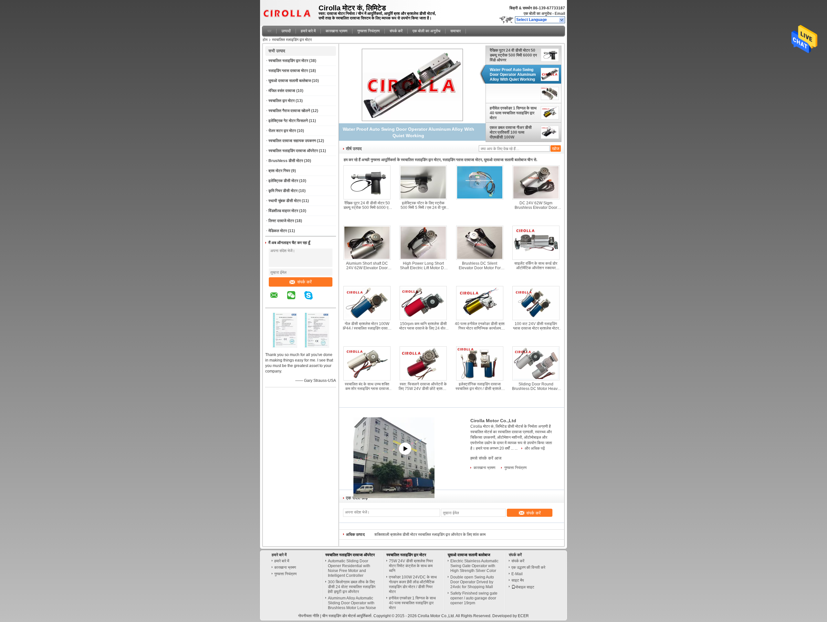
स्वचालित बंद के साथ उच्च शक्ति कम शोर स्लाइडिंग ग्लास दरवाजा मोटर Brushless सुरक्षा (367, 386)
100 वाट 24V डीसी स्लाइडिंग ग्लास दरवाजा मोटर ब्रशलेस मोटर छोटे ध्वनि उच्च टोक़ (536, 326)
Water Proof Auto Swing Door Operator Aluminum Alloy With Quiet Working (513, 74)
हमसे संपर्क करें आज (485, 458)
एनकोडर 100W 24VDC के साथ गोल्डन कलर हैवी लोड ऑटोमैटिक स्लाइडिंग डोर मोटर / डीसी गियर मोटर (413, 584)
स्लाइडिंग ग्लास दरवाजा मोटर (288, 70)
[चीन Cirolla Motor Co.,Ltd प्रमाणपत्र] (284, 346)
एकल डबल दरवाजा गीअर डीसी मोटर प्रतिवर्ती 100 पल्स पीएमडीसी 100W (511, 132)
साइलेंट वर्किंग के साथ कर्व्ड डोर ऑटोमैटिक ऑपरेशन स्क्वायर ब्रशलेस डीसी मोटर (535, 265)
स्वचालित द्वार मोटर (281, 100)
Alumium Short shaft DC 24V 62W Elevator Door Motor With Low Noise (367, 265)
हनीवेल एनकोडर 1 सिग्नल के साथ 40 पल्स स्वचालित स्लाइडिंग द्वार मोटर (513, 113)
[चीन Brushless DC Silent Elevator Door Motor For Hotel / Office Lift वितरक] (479, 243)
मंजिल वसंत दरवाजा (281, 90)
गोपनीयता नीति (308, 616)
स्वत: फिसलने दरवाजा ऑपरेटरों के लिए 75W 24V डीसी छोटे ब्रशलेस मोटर (423, 386)
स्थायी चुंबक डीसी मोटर (284, 201)
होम (265, 39)
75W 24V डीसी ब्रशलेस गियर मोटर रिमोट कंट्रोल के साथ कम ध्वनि (411, 566)
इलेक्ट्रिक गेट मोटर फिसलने (288, 120)
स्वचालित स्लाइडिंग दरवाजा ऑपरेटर (293, 150)
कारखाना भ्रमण (336, 31)
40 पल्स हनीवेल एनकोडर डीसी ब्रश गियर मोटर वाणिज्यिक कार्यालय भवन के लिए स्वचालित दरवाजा (480, 326)
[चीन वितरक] (479, 182)
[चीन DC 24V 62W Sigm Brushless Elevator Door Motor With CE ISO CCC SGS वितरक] (536, 182)
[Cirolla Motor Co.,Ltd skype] (312, 300)
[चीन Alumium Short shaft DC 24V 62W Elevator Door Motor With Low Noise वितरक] (367, 243)
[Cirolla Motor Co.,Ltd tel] (326, 302)
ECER (523, 616)
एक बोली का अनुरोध (537, 13)
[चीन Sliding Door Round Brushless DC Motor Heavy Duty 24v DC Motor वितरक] (536, 363)
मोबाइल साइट (524, 587)
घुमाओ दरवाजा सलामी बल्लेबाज (289, 80)
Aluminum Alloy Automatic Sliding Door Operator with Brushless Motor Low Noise (352, 603)
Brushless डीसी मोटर (285, 160)
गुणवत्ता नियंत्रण (368, 31)
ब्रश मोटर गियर (279, 170)
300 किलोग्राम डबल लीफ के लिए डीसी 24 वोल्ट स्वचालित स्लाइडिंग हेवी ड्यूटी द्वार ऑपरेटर (351, 587)
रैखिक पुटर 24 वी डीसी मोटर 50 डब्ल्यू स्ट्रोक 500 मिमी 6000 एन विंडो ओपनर (513, 55)
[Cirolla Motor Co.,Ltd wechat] (295, 300)
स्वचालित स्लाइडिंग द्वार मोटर (288, 60)
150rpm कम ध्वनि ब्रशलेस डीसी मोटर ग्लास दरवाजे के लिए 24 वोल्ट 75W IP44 (423, 326)
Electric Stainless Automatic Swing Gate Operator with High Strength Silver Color (474, 566)
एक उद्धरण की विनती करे (528, 567)
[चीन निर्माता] (514, 94)
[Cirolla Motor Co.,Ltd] (562, 20)
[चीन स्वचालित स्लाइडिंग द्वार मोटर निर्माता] (288, 11)
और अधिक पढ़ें (535, 448)
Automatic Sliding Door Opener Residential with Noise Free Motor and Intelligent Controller (349, 568)
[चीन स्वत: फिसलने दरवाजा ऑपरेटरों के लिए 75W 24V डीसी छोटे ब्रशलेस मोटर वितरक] (423, 363)
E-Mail (517, 574)
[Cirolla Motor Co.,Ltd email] (278, 300)
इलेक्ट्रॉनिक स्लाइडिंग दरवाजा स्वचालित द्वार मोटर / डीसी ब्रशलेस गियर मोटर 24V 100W (479, 386)
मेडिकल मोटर (277, 231)
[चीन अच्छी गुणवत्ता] (412, 84)
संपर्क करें (396, 31)
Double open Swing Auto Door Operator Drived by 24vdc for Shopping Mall (472, 582)
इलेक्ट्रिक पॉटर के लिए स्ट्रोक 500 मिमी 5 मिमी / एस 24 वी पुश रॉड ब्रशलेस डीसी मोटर (423, 205)
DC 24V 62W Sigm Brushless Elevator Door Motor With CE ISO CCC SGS (536, 205)
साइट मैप (517, 580)
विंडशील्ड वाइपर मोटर (283, 211)
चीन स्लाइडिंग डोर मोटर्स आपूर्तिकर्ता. (347, 616)
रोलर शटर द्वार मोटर (282, 130)
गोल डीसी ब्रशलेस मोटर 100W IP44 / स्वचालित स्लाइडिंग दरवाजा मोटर (367, 326)
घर (269, 31)
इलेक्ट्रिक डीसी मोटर (283, 180)
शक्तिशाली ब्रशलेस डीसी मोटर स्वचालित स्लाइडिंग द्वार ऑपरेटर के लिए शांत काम (430, 534)
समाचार (455, 31)
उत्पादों (286, 31)
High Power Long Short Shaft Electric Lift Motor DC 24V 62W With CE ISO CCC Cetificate (423, 265)
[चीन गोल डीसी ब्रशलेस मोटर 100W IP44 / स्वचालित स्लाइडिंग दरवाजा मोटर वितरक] (367, 303)
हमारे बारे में (308, 31)
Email (560, 13)
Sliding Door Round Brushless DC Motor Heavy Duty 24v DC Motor (536, 386)
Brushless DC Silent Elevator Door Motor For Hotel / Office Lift (480, 265)
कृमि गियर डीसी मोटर (283, 191)
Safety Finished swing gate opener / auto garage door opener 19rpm (473, 598)
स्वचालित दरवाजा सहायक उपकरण (292, 140)
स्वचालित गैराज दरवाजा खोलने (289, 110)
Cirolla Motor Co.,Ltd (493, 420)
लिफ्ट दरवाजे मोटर (281, 221)
